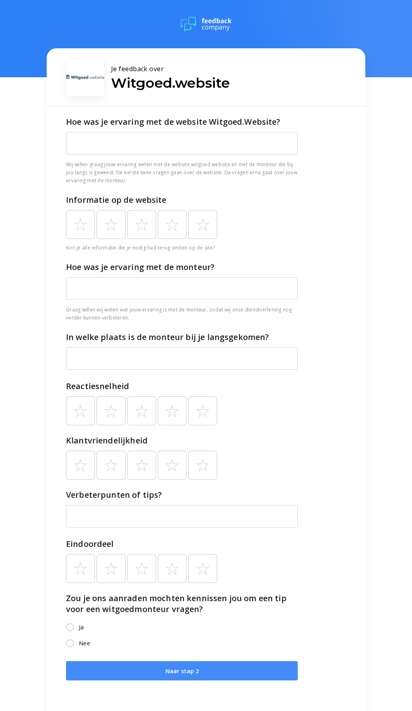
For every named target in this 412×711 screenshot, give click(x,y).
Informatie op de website (116, 199)
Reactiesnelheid (97, 386)
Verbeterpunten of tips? (114, 494)
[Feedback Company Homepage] (206, 24)
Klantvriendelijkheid (107, 440)
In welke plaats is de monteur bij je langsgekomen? (167, 337)
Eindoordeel (90, 543)
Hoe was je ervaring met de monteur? (140, 267)
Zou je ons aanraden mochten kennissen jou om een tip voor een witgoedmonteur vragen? (176, 603)
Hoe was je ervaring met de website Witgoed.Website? (173, 121)
